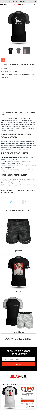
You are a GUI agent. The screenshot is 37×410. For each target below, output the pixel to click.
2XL (24, 86)
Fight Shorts (18, 233)
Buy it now (18, 105)
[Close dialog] (35, 386)
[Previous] (2, 27)
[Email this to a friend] (25, 202)
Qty (2, 92)
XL (20, 86)
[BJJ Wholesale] (18, 4)
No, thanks (27, 407)
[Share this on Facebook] (16, 202)
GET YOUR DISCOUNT (27, 401)
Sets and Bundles (18, 314)
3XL (29, 86)
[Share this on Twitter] (11, 202)
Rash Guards (18, 273)
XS (3, 86)
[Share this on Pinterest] (21, 202)
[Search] (30, 4)
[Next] (34, 27)
